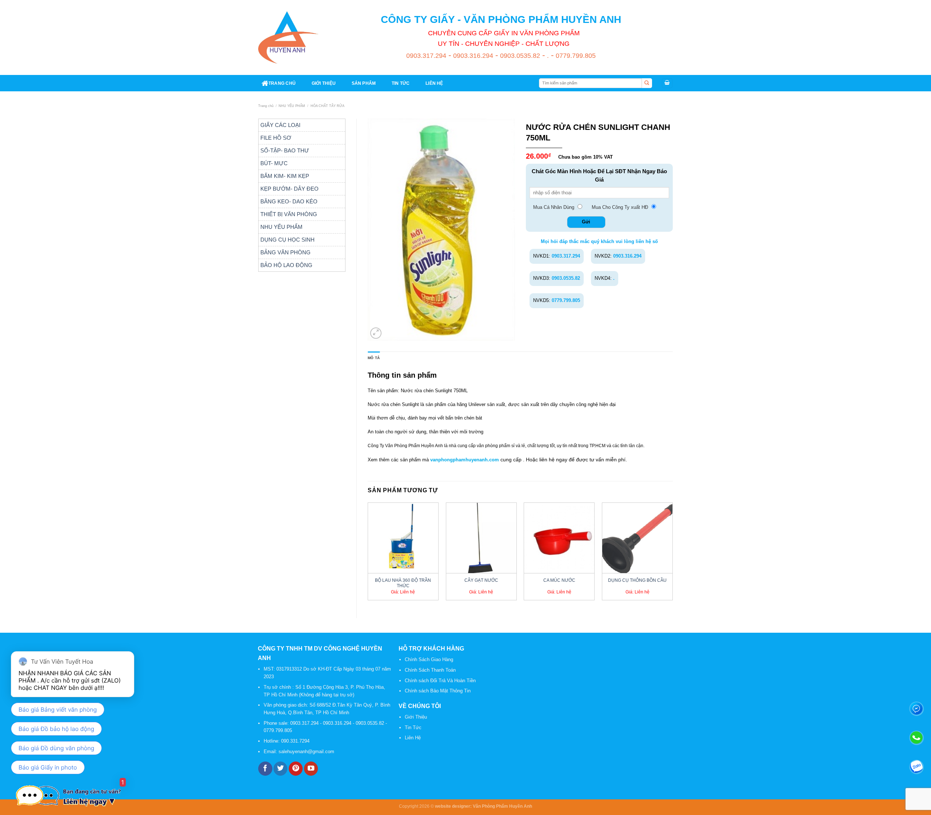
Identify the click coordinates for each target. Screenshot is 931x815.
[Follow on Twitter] (280, 769)
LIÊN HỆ (434, 83)
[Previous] (368, 554)
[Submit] (647, 83)
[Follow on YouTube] (311, 769)
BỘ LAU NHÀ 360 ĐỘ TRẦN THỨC (403, 583)
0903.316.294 (472, 55)
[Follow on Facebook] (265, 769)
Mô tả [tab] (374, 358)
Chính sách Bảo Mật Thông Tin (438, 690)
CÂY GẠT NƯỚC (481, 580)
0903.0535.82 (519, 55)
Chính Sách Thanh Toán (430, 670)
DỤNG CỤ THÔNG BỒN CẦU (637, 580)
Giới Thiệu (416, 717)
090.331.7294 (296, 741)
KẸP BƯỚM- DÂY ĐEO (289, 189)
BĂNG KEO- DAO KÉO (288, 201)
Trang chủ (265, 106)
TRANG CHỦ (282, 83)
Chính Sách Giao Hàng (429, 659)
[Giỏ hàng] (667, 83)
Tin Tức (413, 727)
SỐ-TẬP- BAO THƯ (284, 150)
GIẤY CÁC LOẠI (280, 125)
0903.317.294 (426, 55)
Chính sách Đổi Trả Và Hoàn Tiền (440, 680)
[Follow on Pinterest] (296, 769)
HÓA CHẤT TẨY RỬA (327, 106)
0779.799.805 (575, 55)
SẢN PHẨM (364, 83)
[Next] (672, 554)
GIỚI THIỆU (324, 83)
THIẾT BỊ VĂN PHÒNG (288, 214)
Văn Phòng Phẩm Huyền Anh (502, 806)
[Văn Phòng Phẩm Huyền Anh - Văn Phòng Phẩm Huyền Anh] (288, 37)
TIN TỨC (401, 83)
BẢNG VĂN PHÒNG (285, 252)
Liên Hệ (413, 737)
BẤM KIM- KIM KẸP (284, 176)
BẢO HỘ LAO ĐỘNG (286, 265)
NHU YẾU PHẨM (292, 106)
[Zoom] (376, 333)
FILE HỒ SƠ (275, 138)
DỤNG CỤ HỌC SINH (287, 239)
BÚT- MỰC (274, 163)
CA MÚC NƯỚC (559, 580)
